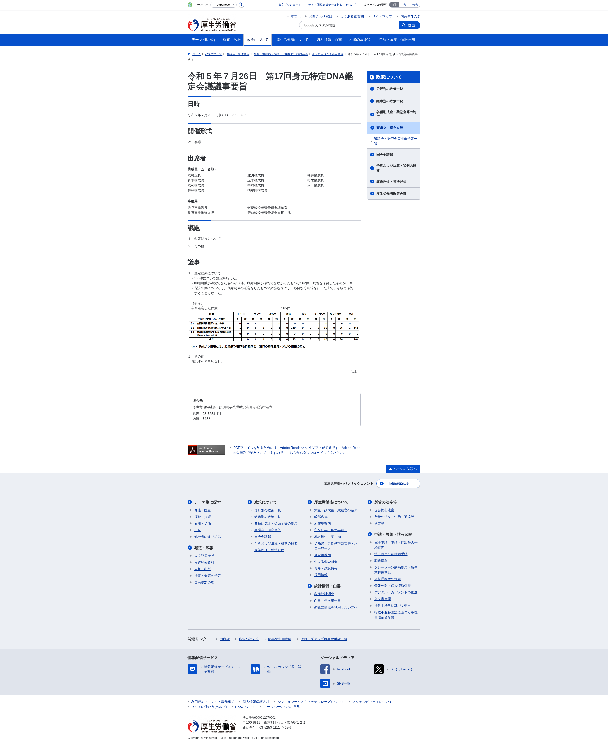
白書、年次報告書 (327, 600)
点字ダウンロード (289, 4)
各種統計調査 (324, 594)
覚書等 (379, 523)
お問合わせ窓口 (320, 16)
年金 (197, 530)
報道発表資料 (204, 562)
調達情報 (381, 561)
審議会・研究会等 (389, 128)
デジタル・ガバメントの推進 (396, 592)
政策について (389, 77)
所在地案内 (322, 523)
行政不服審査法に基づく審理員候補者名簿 (396, 614)
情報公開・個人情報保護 (392, 586)
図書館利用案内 (279, 639)
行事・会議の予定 (207, 576)
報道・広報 (203, 548)
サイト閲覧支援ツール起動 (325, 4)
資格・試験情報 (325, 568)
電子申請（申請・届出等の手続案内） (396, 544)
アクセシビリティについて (372, 702)
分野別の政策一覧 (389, 89)
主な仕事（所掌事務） (330, 530)
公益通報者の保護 (387, 579)
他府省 (225, 639)
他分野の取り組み (207, 537)
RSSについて (245, 707)
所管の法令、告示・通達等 (394, 517)
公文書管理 (382, 599)
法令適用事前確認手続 (391, 554)
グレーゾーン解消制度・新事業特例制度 (396, 569)
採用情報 (321, 575)
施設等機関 (322, 555)
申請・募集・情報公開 (393, 534)
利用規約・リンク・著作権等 (212, 702)
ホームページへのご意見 (281, 707)
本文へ (296, 16)
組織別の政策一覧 (389, 101)
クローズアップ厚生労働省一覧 (324, 639)
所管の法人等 (249, 639)
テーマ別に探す (207, 502)
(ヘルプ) (351, 4)
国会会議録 (384, 154)
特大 (415, 4)
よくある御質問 (352, 16)
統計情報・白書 (327, 586)
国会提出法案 (384, 510)
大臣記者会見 (204, 556)
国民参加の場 (410, 16)
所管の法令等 (385, 502)
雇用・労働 (202, 523)
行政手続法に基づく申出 (392, 605)
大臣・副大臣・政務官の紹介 (335, 510)
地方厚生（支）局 (327, 537)
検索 (412, 25)
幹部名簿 (321, 517)
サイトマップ (382, 16)
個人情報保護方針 (256, 702)
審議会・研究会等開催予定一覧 (395, 141)
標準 (394, 4)
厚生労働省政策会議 (391, 193)
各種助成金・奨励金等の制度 (396, 114)
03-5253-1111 (269, 727)
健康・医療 (202, 510)
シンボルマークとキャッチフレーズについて (311, 702)
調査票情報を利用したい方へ (335, 607)
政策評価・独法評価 (391, 181)
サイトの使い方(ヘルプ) (209, 707)
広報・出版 (202, 569)
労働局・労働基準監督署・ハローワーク (335, 545)
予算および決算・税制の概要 (396, 168)
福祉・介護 (202, 517)
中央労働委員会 (325, 562)
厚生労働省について (331, 502)
